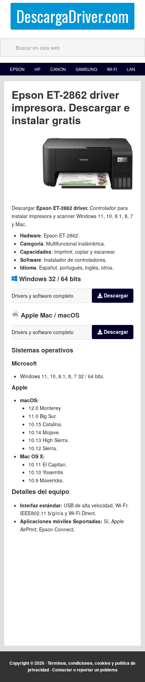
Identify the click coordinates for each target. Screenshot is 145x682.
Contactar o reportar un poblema (85, 669)
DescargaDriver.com (72, 16)
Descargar (116, 295)
